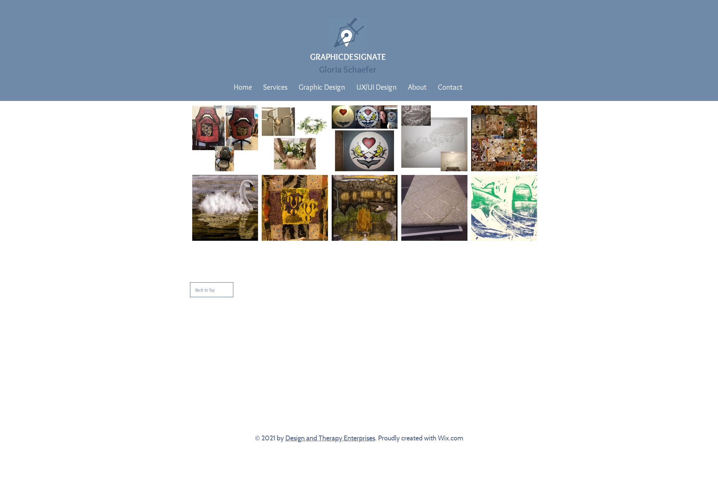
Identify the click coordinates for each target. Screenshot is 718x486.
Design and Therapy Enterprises (330, 438)
